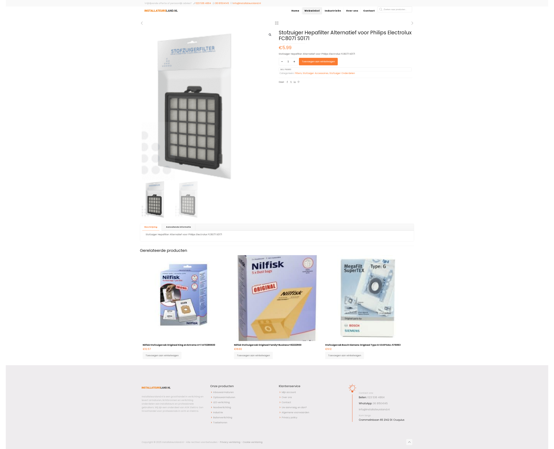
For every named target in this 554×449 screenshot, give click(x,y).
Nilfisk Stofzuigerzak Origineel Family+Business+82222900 (267, 344)
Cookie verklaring (252, 442)
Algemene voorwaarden (295, 412)
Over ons (287, 397)
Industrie (218, 412)
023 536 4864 (203, 3)
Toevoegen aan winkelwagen (318, 61)
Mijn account (289, 392)
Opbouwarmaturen (224, 397)
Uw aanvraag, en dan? (294, 407)
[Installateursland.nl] (161, 13)
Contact (286, 402)
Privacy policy (289, 417)
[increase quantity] (294, 62)
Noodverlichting (222, 407)
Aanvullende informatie (178, 227)
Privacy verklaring (230, 442)
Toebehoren (220, 422)
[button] (270, 35)
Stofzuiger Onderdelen (342, 73)
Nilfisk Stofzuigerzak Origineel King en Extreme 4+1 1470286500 (179, 344)
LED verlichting (221, 402)
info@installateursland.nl (247, 3)
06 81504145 (222, 3)
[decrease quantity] (282, 62)
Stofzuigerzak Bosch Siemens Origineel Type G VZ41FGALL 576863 (363, 344)
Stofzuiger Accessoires (315, 73)
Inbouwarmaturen (223, 392)
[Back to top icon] (409, 442)
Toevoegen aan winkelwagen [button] (162, 355)
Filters (298, 73)
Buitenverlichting (222, 417)
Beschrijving (150, 227)
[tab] (151, 227)
